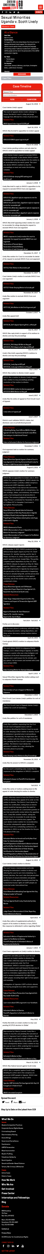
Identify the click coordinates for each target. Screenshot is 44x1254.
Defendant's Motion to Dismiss (13, 1010)
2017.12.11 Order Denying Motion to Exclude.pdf (18, 287)
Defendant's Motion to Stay (12, 1056)
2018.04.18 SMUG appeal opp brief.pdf (16, 139)
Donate (39, 12)
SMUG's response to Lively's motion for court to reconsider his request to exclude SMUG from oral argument (20, 239)
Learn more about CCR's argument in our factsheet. (20, 1003)
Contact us (5, 1229)
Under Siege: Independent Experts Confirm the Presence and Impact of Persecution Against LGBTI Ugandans (20, 601)
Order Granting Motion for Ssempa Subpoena (18, 670)
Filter (12, 99)
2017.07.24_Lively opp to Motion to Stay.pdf (17, 367)
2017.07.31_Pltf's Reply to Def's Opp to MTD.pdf (18, 347)
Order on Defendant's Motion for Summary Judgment (21, 442)
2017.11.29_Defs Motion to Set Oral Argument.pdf (19, 307)
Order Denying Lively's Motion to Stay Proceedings (20, 755)
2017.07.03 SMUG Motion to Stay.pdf (15, 391)
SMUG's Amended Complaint (12, 1092)
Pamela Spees (10, 59)
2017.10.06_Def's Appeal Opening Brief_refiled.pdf (19, 325)
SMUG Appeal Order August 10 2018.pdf (16, 123)
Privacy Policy (6, 1233)
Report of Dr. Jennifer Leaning (13, 614)
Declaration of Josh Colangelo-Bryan (15, 249)
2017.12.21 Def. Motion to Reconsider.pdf (16, 268)
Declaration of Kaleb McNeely (13, 247)
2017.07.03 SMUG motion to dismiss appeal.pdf (18, 389)
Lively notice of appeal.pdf (12, 412)
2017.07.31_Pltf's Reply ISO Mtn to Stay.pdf (17, 344)
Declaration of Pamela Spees (13, 244)
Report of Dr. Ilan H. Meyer (12, 617)
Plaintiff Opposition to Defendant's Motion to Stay (19, 1058)
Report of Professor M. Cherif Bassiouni (16, 612)
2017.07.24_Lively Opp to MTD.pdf (14, 364)
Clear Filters (31, 99)
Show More (22, 74)
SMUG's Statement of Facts (12, 527)
